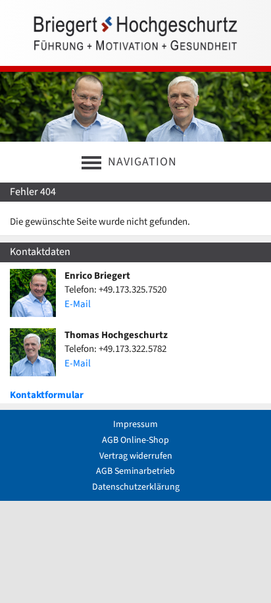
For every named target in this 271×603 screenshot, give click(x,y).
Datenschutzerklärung (136, 487)
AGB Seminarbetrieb (135, 471)
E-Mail (77, 304)
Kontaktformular (47, 395)
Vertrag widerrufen (135, 456)
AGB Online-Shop (135, 440)
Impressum (135, 424)
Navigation (142, 162)
